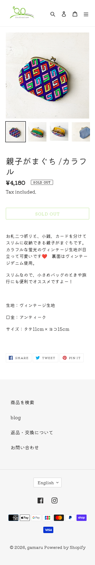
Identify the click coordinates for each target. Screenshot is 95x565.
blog (16, 417)
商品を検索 (22, 402)
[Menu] (86, 13)
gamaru (35, 547)
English (46, 482)
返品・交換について (32, 432)
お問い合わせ (25, 447)
